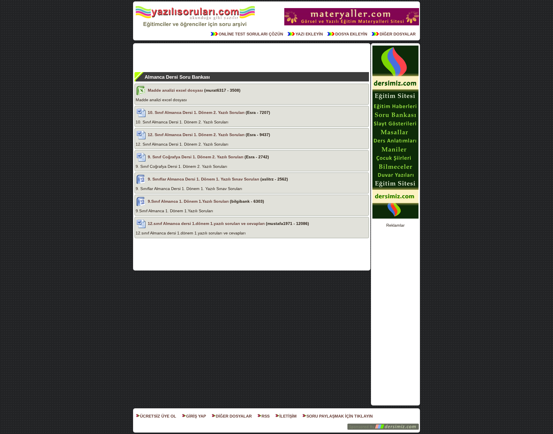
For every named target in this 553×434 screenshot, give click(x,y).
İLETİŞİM (288, 416)
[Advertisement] (251, 58)
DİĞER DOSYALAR (398, 34)
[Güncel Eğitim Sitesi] (395, 218)
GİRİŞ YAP (196, 416)
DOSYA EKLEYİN (351, 34)
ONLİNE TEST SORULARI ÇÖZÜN (251, 34)
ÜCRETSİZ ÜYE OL (158, 416)
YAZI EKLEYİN (309, 34)
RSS (266, 416)
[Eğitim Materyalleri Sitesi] (351, 24)
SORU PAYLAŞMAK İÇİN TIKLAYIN (339, 416)
